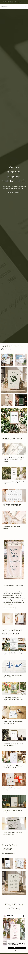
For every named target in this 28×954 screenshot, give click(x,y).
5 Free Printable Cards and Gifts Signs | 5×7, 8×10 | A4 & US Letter (13, 767)
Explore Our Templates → (14, 192)
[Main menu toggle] (25, 6)
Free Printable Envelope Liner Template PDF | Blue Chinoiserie (13, 676)
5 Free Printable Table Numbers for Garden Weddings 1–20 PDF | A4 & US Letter (13, 699)
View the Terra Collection (9, 608)
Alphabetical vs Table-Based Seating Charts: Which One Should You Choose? (13, 505)
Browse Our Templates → (8, 853)
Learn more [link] (22, 944)
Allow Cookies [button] (17, 947)
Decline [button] (17, 950)
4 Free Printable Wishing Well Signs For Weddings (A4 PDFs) (13, 744)
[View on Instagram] (23, 916)
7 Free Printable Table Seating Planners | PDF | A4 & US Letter (13, 722)
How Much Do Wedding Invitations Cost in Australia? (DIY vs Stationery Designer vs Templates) (14, 459)
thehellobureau (10, 915)
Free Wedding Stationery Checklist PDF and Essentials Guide (13, 833)
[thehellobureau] (5, 916)
